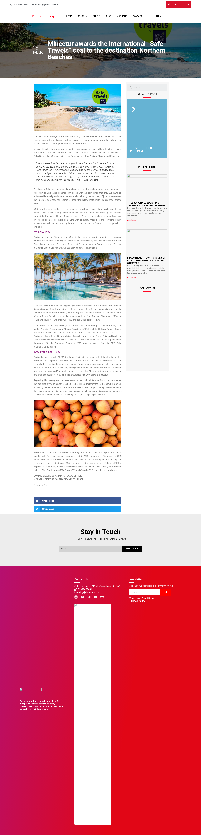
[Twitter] (175, 4)
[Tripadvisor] (102, 597)
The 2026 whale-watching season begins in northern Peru (147, 204)
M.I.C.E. (96, 16)
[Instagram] (181, 4)
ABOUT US (122, 16)
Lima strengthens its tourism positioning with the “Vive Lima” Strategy (146, 260)
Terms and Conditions (141, 598)
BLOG (108, 16)
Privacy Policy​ (137, 601)
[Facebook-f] (169, 4)
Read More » (132, 220)
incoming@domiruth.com (86, 592)
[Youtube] (188, 4)
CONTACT (137, 16)
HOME (69, 16)
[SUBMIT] (165, 592)
